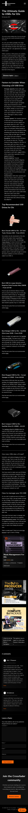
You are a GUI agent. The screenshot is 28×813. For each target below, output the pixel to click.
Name (4, 743)
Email (3, 748)
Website (4, 754)
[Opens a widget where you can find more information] (22, 810)
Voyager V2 (14, 382)
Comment (5, 725)
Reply (5, 685)
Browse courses (14, 796)
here (7, 308)
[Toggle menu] (24, 4)
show (16, 75)
